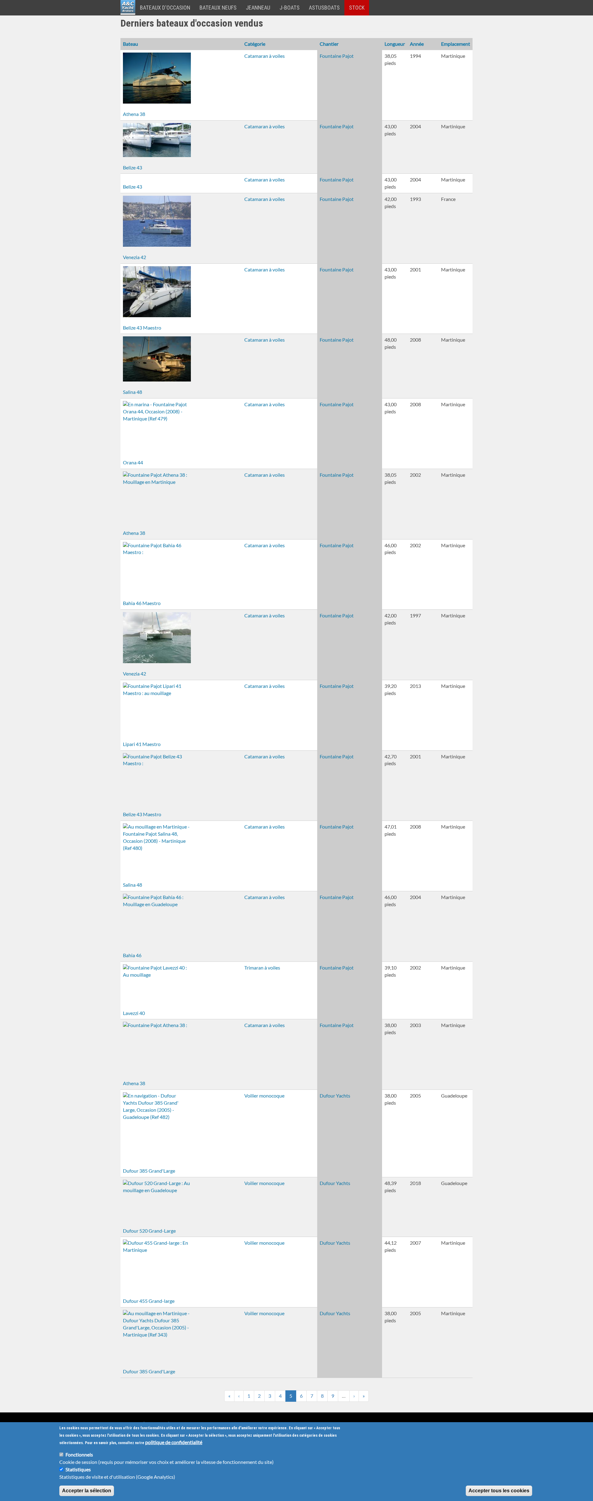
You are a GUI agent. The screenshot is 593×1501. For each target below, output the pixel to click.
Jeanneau (258, 7)
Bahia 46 (132, 955)
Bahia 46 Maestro (142, 603)
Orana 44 (133, 462)
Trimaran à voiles (262, 967)
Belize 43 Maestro (142, 327)
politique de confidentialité (173, 1442)
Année (417, 44)
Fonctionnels (79, 1454)
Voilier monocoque (264, 1095)
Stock (356, 7)
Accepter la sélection (86, 1490)
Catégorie (254, 44)
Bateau (130, 44)
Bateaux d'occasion (165, 7)
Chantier (329, 44)
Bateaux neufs (218, 7)
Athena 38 (134, 114)
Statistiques (78, 1469)
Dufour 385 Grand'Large (149, 1171)
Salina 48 (132, 392)
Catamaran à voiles (264, 56)
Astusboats (324, 7)
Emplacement (455, 44)
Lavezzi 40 (134, 1013)
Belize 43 (132, 167)
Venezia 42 (134, 257)
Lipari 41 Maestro (142, 744)
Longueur (395, 44)
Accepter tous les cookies (499, 1490)
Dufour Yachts (335, 1095)
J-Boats (290, 7)
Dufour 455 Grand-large (149, 1301)
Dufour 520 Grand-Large (149, 1231)
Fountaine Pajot (337, 56)
